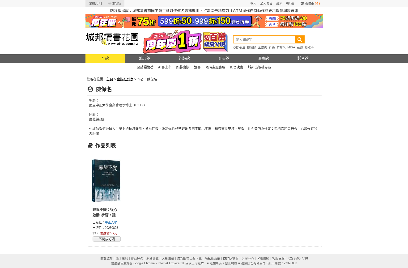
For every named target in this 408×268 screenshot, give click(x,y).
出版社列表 (125, 79)
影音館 (303, 58)
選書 (197, 67)
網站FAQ (137, 258)
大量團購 (168, 258)
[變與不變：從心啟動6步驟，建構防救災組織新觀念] (106, 180)
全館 (105, 58)
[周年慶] (204, 21)
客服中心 (248, 258)
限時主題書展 (215, 67)
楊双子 (309, 47)
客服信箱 (263, 258)
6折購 (290, 3)
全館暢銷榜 (145, 67)
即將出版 (182, 67)
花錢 (300, 47)
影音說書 (236, 67)
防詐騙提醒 (230, 258)
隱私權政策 (212, 258)
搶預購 (251, 47)
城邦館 (144, 58)
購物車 (312, 3)
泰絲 (272, 47)
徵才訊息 (122, 258)
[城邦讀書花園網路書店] (112, 41)
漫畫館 (263, 58)
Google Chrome (144, 263)
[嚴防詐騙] (204, 10)
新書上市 (164, 67)
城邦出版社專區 (259, 67)
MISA (291, 47)
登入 (253, 3)
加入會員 (266, 3)
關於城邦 (106, 258)
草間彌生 (239, 47)
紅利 (279, 3)
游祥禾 (281, 47)
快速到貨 (114, 3)
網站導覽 (152, 258)
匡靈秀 (262, 47)
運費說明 (95, 3)
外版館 (184, 58)
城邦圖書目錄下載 (189, 258)
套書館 (224, 58)
